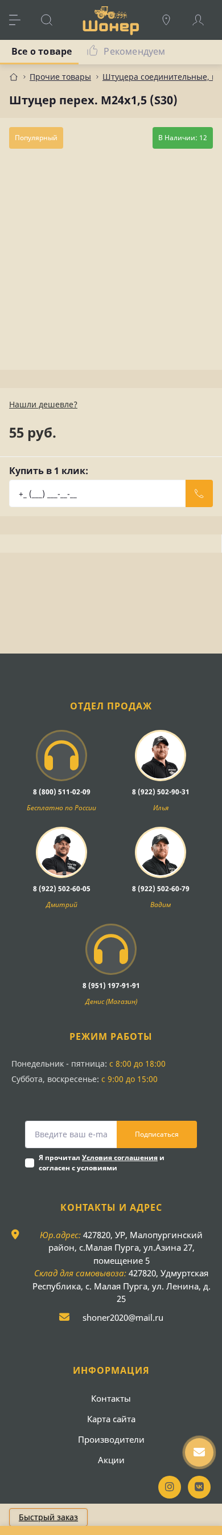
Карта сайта (111, 1418)
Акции (111, 1459)
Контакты (111, 1398)
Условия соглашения (120, 1157)
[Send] (199, 493)
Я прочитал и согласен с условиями (102, 1163)
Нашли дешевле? (43, 404)
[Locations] (172, 20)
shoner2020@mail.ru (123, 1317)
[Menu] (20, 20)
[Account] (203, 20)
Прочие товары (60, 76)
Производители (111, 1439)
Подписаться (157, 1134)
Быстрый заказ (48, 1517)
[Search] (52, 20)
